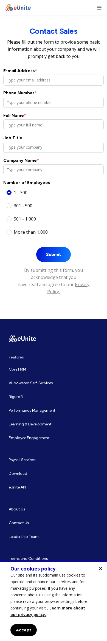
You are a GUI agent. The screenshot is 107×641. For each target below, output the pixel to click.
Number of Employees (26, 182)
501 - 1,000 (25, 219)
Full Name (14, 115)
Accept (23, 630)
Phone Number (20, 92)
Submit (53, 254)
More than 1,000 (31, 232)
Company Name (21, 160)
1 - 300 (20, 193)
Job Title (12, 137)
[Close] (100, 568)
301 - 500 (23, 206)
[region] (53, 601)
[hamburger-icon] (99, 7)
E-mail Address (20, 70)
